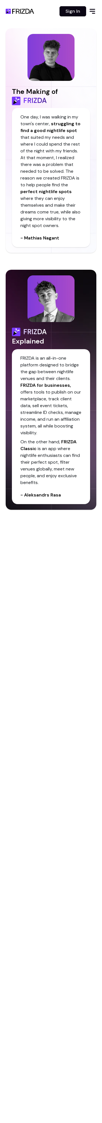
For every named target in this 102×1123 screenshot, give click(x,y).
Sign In (72, 11)
